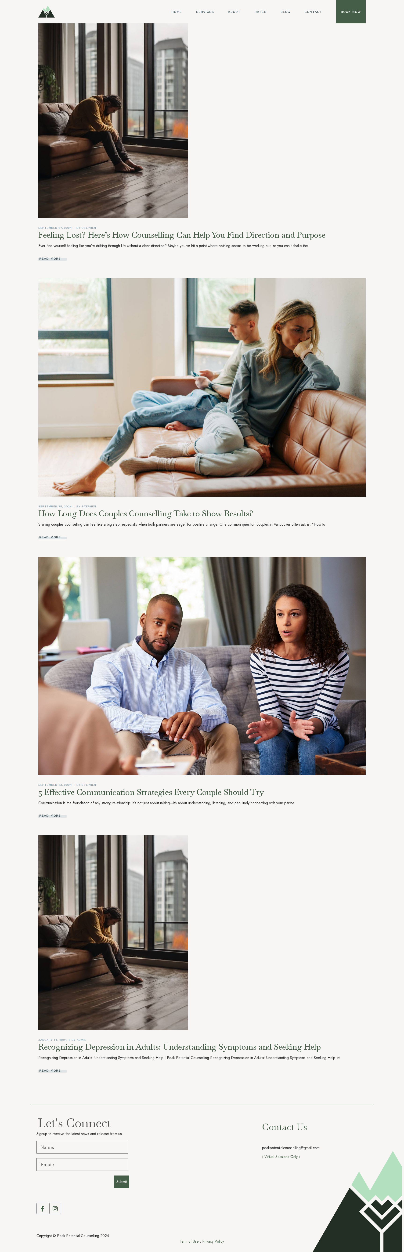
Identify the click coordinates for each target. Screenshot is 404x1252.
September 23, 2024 (55, 784)
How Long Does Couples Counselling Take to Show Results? (145, 513)
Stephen (89, 227)
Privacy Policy (213, 1241)
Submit (121, 1181)
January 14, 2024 (52, 1039)
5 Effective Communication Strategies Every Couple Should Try (151, 792)
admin (82, 1039)
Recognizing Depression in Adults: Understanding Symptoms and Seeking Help (179, 1046)
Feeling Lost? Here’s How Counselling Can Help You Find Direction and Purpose (181, 234)
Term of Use (189, 1241)
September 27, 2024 (55, 227)
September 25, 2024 (55, 506)
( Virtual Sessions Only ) (281, 1156)
